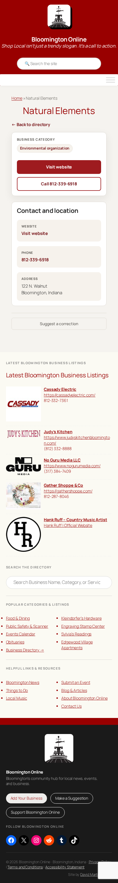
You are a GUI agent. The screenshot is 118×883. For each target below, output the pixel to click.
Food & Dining (18, 618)
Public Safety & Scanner (27, 626)
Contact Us (71, 706)
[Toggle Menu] (110, 80)
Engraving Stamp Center (83, 626)
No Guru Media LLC (62, 460)
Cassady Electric (60, 389)
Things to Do (17, 690)
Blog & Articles (74, 690)
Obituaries (15, 642)
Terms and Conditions (25, 867)
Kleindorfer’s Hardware (81, 618)
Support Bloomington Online (35, 812)
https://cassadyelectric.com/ (69, 395)
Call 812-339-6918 (59, 184)
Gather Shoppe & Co (63, 485)
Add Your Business (26, 798)
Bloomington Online (59, 39)
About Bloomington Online (84, 698)
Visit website (59, 167)
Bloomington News (22, 682)
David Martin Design (96, 874)
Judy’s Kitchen (58, 431)
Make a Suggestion (71, 798)
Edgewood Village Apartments (77, 644)
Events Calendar (21, 634)
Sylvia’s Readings (76, 634)
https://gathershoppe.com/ (68, 491)
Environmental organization (44, 148)
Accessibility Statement (64, 867)
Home (16, 98)
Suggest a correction (59, 323)
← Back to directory (30, 124)
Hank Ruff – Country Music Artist (75, 519)
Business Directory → (25, 650)
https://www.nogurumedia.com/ (72, 465)
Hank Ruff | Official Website (68, 525)
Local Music (16, 698)
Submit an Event (75, 682)
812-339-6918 (35, 260)
